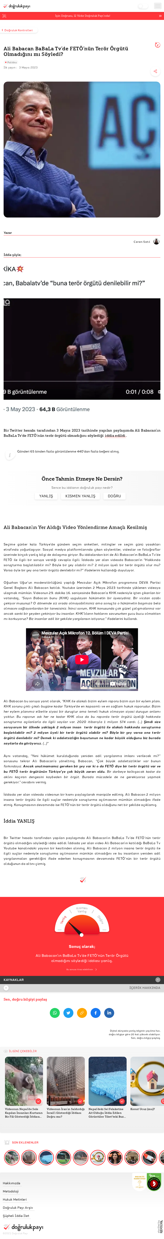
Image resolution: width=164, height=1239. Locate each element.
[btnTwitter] (68, 1013)
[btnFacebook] (95, 1013)
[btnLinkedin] (109, 1013)
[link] (23, 1182)
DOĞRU (114, 496)
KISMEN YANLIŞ (80, 496)
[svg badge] (154, 1182)
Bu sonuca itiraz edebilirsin (79, 969)
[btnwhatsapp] (55, 1013)
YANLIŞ (46, 496)
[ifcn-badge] (139, 1182)
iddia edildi (115, 435)
